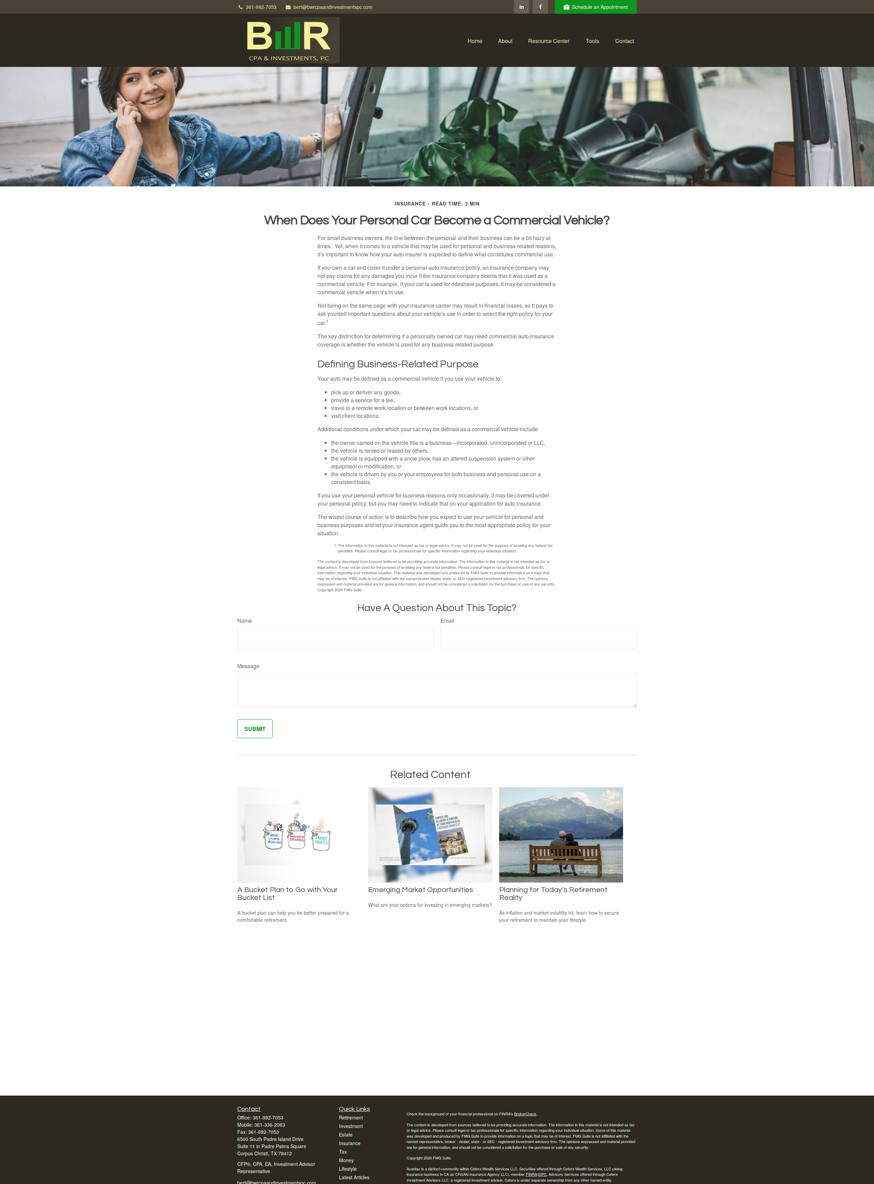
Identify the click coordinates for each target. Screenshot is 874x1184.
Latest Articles (354, 1177)
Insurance (350, 1143)
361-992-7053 (261, 6)
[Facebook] (540, 7)
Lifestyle (348, 1168)
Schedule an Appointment (600, 6)
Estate (346, 1134)
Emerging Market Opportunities (420, 890)
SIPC (542, 1174)
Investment (351, 1126)
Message (248, 666)
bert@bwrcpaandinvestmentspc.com (333, 6)
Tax (343, 1151)
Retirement (351, 1117)
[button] (475, 40)
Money (346, 1160)
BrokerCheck (525, 1113)
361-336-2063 (269, 1124)
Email (447, 620)
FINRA (531, 1174)
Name (244, 620)
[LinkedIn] (521, 7)
